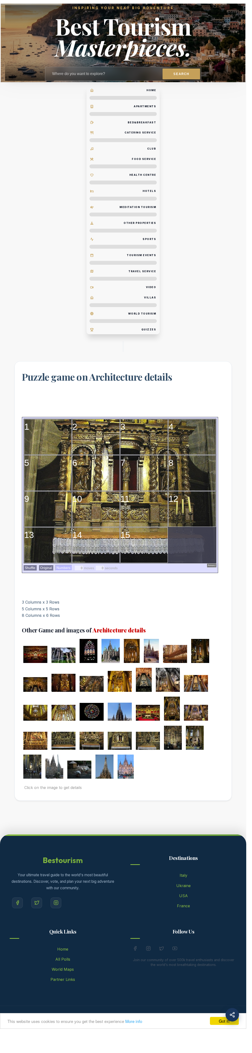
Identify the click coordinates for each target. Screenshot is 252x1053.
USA (183, 895)
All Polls (62, 959)
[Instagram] (55, 902)
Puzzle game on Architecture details (97, 376)
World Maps (63, 969)
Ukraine (183, 885)
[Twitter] (36, 902)
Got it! (224, 1021)
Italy (183, 875)
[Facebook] (17, 902)
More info (133, 1021)
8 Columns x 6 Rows (41, 615)
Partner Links (62, 979)
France (183, 905)
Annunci (212, 565)
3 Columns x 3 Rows (40, 602)
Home (62, 949)
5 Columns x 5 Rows (40, 608)
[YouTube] (174, 949)
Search (181, 74)
